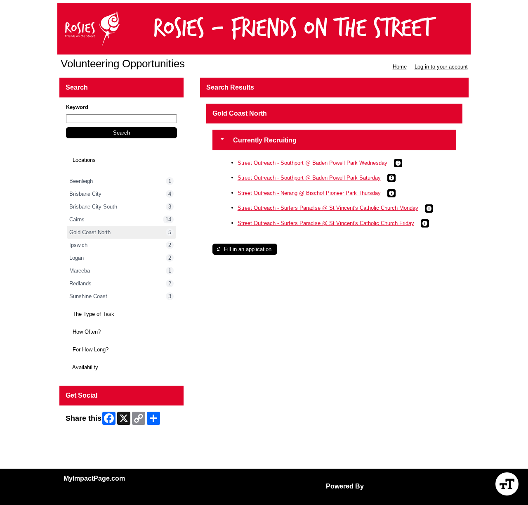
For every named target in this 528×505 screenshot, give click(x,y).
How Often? (86, 332)
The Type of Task (92, 314)
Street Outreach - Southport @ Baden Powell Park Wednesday (312, 162)
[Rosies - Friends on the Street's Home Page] (264, 29)
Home (400, 67)
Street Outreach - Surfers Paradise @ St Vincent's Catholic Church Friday (326, 223)
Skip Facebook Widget (93, 432)
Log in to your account (441, 67)
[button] (121, 132)
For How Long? (89, 349)
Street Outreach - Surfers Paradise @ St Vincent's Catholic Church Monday (328, 208)
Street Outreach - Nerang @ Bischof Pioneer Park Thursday (309, 193)
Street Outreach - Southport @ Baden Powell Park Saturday (309, 178)
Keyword (77, 107)
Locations (83, 160)
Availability (84, 367)
